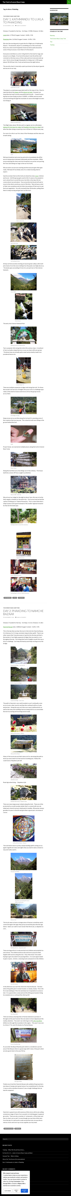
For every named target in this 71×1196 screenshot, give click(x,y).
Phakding (6, 39)
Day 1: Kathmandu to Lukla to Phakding (23, 20)
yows (36, 176)
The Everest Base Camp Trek (11, 16)
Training (52, 45)
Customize (7, 1190)
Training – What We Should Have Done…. (14, 1150)
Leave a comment (21, 25)
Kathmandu (8, 597)
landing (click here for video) (32, 127)
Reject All (16, 1191)
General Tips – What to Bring (10, 1156)
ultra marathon (37, 1021)
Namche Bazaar (8, 627)
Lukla (4, 35)
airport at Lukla (27, 92)
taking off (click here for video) (12, 127)
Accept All (24, 1191)
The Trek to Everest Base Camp (14, 2)
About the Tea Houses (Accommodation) (14, 1159)
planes (16, 92)
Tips (51, 41)
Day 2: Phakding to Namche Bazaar (23, 612)
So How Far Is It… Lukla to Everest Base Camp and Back (17, 1153)
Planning (52, 35)
